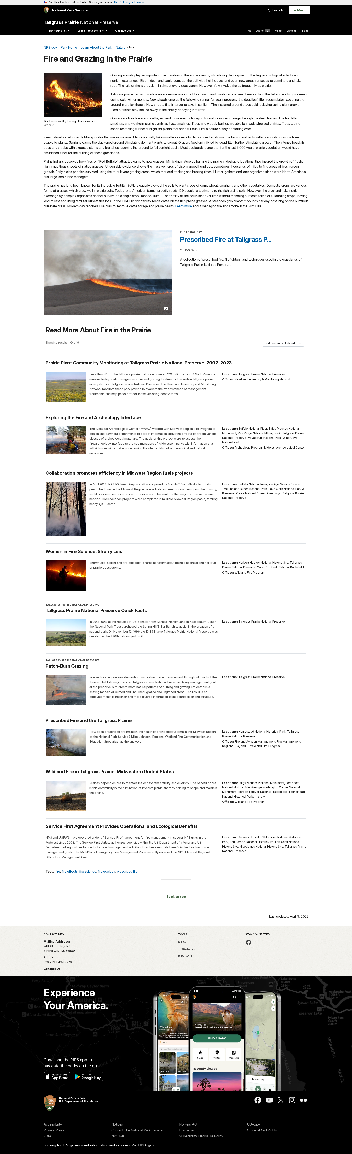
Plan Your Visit (57, 30)
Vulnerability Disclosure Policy (201, 1136)
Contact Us (53, 969)
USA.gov (254, 1124)
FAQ (184, 941)
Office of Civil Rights (262, 1130)
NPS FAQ (118, 1136)
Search (277, 10)
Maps (278, 30)
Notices (117, 1124)
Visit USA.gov (142, 1145)
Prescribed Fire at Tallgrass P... (225, 239)
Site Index (188, 949)
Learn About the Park (90, 30)
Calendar (291, 30)
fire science (87, 871)
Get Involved (123, 30)
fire (57, 871)
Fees (305, 30)
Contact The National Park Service (137, 1130)
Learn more (183, 206)
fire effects (70, 871)
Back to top (176, 897)
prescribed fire (127, 871)
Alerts (262, 30)
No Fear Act (188, 1124)
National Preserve (81, 22)
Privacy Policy (54, 1130)
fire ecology (106, 871)
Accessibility (53, 1124)
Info (249, 30)
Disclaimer (186, 1130)
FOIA (48, 1136)
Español (186, 956)
